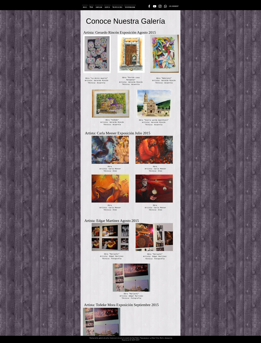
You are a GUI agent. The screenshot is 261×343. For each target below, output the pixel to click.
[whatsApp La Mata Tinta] (165, 6)
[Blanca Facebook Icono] (149, 6)
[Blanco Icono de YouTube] (155, 6)
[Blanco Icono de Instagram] (160, 6)
